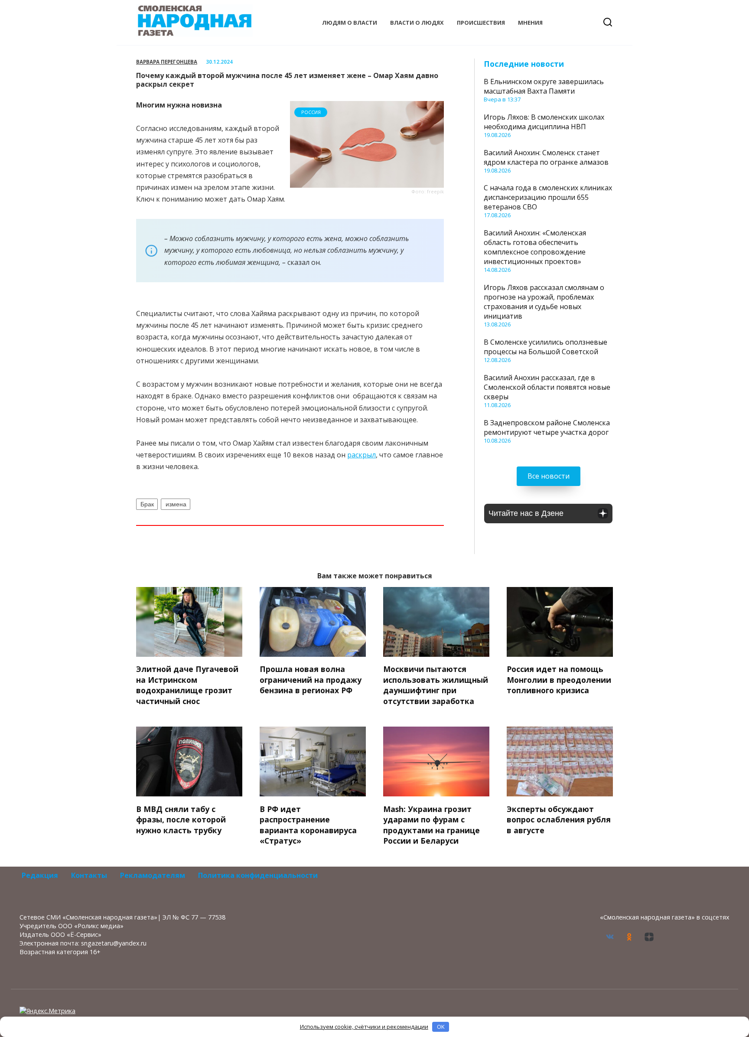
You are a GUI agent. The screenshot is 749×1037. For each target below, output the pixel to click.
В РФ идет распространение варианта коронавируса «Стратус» (308, 824)
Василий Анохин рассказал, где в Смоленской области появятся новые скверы (547, 387)
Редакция (40, 875)
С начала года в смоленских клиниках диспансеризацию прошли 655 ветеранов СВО (548, 197)
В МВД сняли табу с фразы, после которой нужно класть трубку (181, 819)
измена (176, 504)
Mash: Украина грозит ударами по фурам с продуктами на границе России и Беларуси (431, 824)
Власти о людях (417, 22)
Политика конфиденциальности (258, 875)
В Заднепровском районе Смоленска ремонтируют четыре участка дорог (547, 427)
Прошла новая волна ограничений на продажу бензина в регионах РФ (310, 679)
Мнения (530, 22)
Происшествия (481, 22)
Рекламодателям (152, 875)
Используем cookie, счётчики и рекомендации (364, 1026)
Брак (147, 504)
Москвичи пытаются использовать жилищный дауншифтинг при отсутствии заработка (435, 685)
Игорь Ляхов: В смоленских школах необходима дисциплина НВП (544, 121)
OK (441, 1026)
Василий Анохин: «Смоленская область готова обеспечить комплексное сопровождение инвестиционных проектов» (535, 247)
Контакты (89, 875)
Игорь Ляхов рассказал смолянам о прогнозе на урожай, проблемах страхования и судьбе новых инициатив (544, 302)
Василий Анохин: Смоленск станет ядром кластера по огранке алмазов (546, 157)
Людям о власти (349, 22)
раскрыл (361, 455)
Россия (311, 112)
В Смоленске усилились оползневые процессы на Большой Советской (545, 346)
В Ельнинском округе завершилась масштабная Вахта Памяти (544, 86)
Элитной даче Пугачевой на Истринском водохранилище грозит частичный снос (187, 685)
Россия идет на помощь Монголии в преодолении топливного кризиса (559, 679)
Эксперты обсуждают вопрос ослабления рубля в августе (559, 819)
